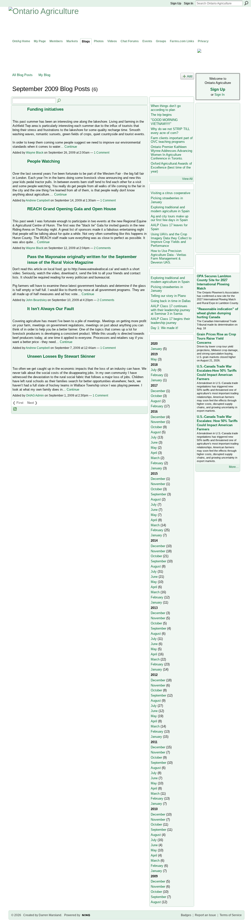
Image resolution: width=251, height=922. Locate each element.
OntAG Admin (35, 395)
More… (234, 467)
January (156, 349)
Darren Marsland (50, 915)
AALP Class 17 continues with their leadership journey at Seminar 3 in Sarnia (170, 310)
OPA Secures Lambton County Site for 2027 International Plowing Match (214, 282)
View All (187, 179)
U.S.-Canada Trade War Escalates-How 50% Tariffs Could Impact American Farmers (217, 373)
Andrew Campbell (38, 200)
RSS (15, 409)
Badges (186, 915)
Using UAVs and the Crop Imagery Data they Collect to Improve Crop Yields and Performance (171, 240)
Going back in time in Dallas (171, 301)
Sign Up (175, 3)
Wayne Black (34, 152)
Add (189, 76)
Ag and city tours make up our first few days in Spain (169, 218)
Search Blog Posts (59, 101)
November (158, 422)
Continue (70, 146)
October (156, 396)
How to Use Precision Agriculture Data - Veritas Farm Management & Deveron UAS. (168, 256)
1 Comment (101, 152)
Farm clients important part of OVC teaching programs (172, 140)
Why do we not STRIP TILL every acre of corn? (170, 131)
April (154, 453)
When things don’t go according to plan (166, 108)
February (157, 375)
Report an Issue (205, 915)
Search (246, 3)
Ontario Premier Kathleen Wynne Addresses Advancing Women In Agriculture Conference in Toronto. (171, 152)
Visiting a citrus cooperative (170, 193)
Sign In (188, 3)
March (155, 458)
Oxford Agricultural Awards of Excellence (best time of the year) (171, 167)
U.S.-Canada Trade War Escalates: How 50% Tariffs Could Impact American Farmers (217, 423)
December (158, 391)
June (154, 442)
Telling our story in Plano (168, 296)
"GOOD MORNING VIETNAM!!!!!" (164, 122)
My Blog (44, 75)
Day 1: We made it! (164, 328)
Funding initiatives (45, 109)
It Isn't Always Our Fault (50, 308)
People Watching (43, 161)
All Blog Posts (22, 75)
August (156, 401)
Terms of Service (231, 915)
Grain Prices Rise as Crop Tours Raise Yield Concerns (216, 338)
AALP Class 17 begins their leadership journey (170, 321)
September (158, 494)
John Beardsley (36, 300)
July (154, 370)
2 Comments (102, 248)
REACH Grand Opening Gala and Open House (71, 208)
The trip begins (161, 115)
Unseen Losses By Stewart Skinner (61, 356)
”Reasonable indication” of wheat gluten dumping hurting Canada (217, 313)
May (154, 359)
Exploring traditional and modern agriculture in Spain (170, 209)
